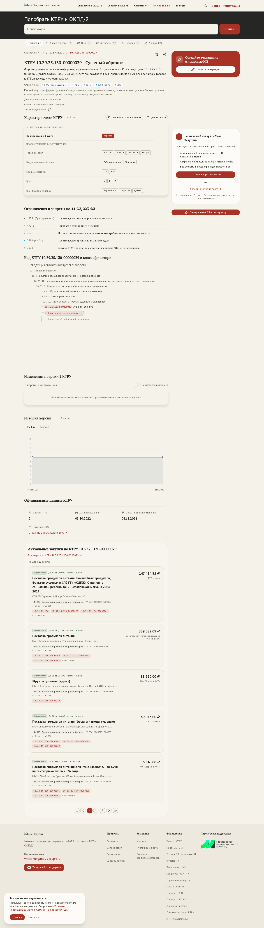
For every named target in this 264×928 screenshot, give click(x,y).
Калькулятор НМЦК (176, 867)
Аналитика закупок (176, 906)
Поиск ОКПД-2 (174, 847)
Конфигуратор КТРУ (177, 873)
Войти (216, 6)
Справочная (113, 854)
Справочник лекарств (178, 880)
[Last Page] (115, 810)
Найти (229, 29)
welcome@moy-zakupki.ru (42, 859)
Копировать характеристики (127, 117)
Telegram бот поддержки (46, 867)
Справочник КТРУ (118, 5)
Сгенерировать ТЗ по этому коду (208, 212)
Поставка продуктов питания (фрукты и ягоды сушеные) (73, 721)
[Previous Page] (83, 810)
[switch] (137, 385)
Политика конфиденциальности (148, 856)
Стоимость (112, 841)
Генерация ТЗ (161, 5)
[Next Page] (109, 810)
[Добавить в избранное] (157, 54)
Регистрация (231, 6)
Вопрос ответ (114, 847)
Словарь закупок (116, 860)
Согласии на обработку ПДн (51, 909)
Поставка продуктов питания (53, 636)
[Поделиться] (164, 54)
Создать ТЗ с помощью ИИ (181, 854)
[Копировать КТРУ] (127, 63)
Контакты (141, 841)
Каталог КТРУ (174, 841)
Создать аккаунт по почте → (205, 188)
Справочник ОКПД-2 (90, 5)
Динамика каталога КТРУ (180, 912)
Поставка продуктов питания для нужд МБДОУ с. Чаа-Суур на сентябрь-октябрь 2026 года (75, 769)
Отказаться (33, 917)
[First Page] (77, 810)
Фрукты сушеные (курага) (51, 681)
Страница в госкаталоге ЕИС (46, 532)
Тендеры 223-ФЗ (176, 899)
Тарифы (180, 5)
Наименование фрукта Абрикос (63, 313)
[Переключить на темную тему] (205, 6)
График (31, 427)
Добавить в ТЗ (158, 117)
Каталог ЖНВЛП (175, 886)
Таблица (44, 427)
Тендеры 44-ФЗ (175, 893)
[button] (73, 62)
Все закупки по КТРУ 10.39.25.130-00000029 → (55, 555)
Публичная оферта (147, 847)
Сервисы (139, 5)
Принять (17, 917)
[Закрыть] (234, 135)
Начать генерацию (209, 69)
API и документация (177, 918)
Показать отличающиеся (155, 385)
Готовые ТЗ (172, 860)
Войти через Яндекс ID (208, 174)
